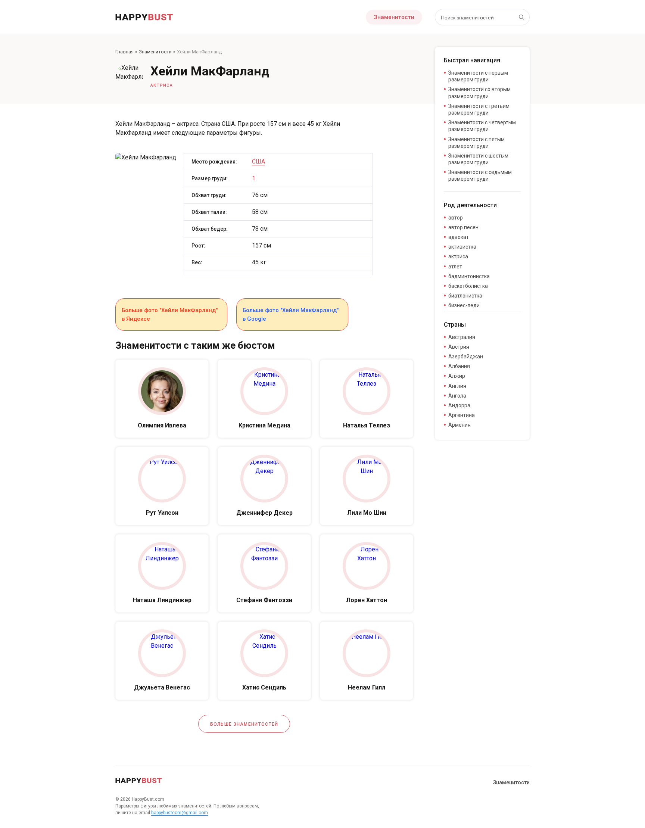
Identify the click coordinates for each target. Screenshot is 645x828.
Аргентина (461, 415)
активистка (462, 247)
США (258, 161)
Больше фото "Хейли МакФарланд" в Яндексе (170, 314)
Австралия (461, 337)
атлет (455, 267)
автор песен (463, 227)
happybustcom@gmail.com (179, 812)
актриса (161, 85)
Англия (457, 386)
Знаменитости (394, 17)
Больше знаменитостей (244, 724)
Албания (459, 366)
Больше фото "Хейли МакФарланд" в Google (291, 314)
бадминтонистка (469, 276)
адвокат (458, 237)
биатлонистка (465, 296)
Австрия (458, 347)
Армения (459, 425)
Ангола (457, 396)
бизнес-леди (464, 305)
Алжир (456, 376)
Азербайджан (465, 356)
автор (455, 218)
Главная (124, 52)
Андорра (459, 405)
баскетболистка (468, 286)
